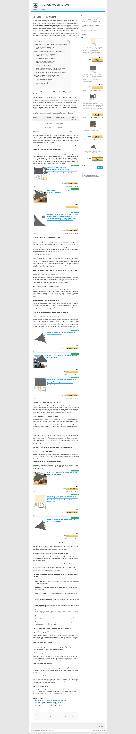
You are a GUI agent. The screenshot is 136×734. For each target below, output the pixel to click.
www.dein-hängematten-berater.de (91, 176)
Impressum (101, 726)
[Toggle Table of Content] (67, 41)
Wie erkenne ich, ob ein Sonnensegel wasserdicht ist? (47, 66)
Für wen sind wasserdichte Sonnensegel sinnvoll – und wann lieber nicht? (49, 45)
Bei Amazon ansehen (72, 183)
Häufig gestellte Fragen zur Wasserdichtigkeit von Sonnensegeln (48, 63)
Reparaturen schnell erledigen (43, 82)
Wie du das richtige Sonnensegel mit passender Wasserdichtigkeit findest (50, 51)
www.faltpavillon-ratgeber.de (90, 178)
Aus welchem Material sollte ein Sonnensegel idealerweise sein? (50, 700)
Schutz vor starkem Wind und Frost (43, 80)
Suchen (83, 165)
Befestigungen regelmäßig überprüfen (44, 79)
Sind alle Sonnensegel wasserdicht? (44, 65)
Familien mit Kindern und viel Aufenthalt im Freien (46, 47)
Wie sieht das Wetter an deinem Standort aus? (46, 52)
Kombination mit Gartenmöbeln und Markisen (46, 61)
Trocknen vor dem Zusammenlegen (44, 78)
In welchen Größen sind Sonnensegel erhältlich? (46, 703)
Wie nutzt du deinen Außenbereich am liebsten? (46, 54)
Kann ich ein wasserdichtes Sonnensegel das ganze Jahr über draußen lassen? (52, 70)
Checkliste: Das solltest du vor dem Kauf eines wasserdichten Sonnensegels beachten (50, 73)
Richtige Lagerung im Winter (42, 83)
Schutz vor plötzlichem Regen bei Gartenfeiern (46, 58)
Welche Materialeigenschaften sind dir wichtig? (46, 55)
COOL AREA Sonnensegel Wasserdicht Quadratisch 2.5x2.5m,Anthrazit (93, 129)
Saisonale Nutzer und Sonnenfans (43, 50)
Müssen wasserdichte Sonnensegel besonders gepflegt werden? (49, 69)
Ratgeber (43, 9)
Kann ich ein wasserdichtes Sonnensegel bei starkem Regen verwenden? (51, 68)
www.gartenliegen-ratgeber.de (90, 173)
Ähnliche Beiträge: (40, 84)
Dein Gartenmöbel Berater (54, 4)
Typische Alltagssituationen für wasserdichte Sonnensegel (47, 57)
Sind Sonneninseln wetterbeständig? (42, 716)
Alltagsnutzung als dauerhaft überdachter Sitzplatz (47, 59)
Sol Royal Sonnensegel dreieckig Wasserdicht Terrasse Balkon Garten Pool (92, 152)
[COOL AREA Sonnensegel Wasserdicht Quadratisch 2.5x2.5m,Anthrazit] (93, 124)
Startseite (35, 9)
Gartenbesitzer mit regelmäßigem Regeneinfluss (46, 48)
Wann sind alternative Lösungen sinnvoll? (45, 62)
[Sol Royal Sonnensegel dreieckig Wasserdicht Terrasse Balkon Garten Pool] (93, 146)
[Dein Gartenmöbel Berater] (34, 7)
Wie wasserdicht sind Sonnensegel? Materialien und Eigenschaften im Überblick (51, 44)
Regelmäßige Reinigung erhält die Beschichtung (46, 76)
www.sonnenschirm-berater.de (90, 175)
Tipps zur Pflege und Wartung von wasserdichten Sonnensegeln (48, 75)
